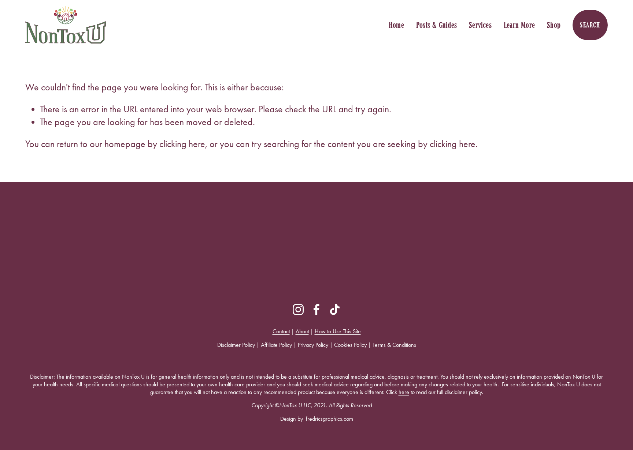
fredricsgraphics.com (329, 418)
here (404, 392)
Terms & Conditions (394, 344)
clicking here (182, 144)
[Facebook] (316, 309)
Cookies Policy (350, 344)
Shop (553, 25)
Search (590, 25)
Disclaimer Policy (236, 344)
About (302, 331)
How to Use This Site (338, 331)
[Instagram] (298, 309)
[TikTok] (335, 309)
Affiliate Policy (276, 344)
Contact (281, 331)
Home (396, 25)
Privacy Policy (313, 344)
